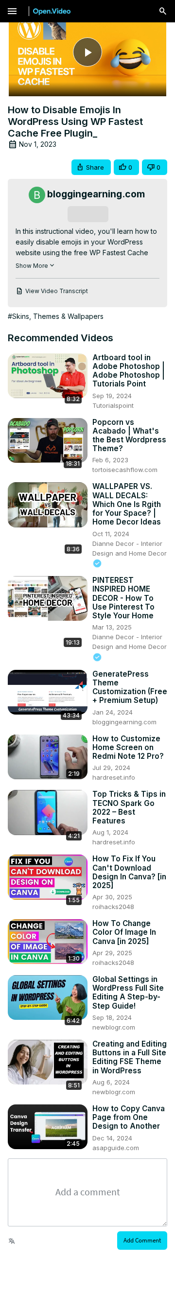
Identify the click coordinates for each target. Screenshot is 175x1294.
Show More (32, 265)
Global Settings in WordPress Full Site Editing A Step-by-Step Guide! (128, 993)
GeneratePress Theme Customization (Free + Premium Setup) (129, 687)
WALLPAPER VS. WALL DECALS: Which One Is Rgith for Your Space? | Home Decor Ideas (126, 504)
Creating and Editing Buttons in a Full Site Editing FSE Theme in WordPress (129, 1057)
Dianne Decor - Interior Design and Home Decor (129, 548)
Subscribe (87, 214)
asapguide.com (115, 1148)
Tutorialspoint (113, 405)
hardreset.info (113, 777)
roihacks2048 (113, 906)
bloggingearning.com (124, 722)
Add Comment (142, 1240)
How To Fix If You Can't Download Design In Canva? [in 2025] (129, 872)
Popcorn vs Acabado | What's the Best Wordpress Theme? (129, 436)
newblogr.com (113, 1027)
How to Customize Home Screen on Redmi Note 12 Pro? (128, 747)
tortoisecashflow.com (125, 469)
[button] (91, 167)
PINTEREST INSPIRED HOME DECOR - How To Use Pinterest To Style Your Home (123, 598)
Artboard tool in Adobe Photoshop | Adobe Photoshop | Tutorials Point (128, 371)
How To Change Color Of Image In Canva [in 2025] (124, 932)
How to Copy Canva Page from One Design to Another (128, 1117)
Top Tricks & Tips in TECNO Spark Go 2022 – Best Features (129, 807)
